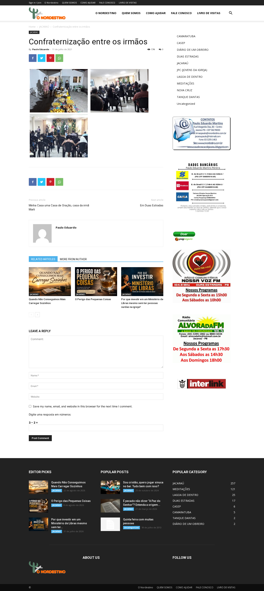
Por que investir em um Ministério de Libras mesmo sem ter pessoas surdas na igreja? (142, 303)
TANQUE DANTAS (188, 97)
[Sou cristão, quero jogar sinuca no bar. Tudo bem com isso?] (110, 487)
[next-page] (37, 314)
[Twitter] (41, 58)
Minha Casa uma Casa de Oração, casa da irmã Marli (59, 207)
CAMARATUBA (186, 36)
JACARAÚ (44, 26)
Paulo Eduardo (40, 49)
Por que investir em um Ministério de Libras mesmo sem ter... (69, 523)
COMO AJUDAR (87, 2)
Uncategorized (186, 104)
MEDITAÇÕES (185, 83)
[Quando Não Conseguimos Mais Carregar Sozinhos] (50, 281)
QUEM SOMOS (69, 2)
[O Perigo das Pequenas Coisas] (96, 281)
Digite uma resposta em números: (50, 414)
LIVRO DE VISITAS (127, 2)
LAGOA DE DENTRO (190, 77)
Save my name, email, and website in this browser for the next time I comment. (82, 406)
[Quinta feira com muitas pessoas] (110, 524)
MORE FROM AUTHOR (73, 259)
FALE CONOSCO (107, 2)
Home (32, 26)
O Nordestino (51, 2)
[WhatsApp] (59, 58)
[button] (230, 13)
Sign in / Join (35, 2)
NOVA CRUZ (184, 90)
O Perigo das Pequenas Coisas (93, 299)
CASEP (181, 43)
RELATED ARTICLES (43, 259)
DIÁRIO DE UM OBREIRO (193, 50)
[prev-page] (31, 314)
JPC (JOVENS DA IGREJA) (192, 70)
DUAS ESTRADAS (188, 56)
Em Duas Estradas (151, 205)
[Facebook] (33, 58)
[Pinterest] (50, 58)
